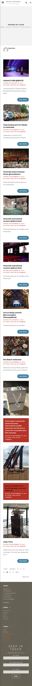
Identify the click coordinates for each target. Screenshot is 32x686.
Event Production (8, 634)
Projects (5, 612)
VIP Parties (6, 638)
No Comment (21, 85)
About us (6, 617)
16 (13, 572)
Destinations (7, 610)
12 (23, 569)
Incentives (6, 636)
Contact (5, 619)
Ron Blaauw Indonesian (12, 359)
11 (20, 569)
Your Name (16, 655)
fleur (7, 85)
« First (5, 569)
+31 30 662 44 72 (26, 2)
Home (2, 27)
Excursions (6, 640)
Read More (23, 99)
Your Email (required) (16, 662)
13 (4, 572)
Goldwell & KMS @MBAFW (13, 80)
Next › (17, 572)
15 (10, 572)
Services (5, 632)
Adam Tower (8, 542)
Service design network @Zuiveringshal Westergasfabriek (12, 315)
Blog (4, 614)
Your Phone (16, 669)
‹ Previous (12, 569)
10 (17, 569)
